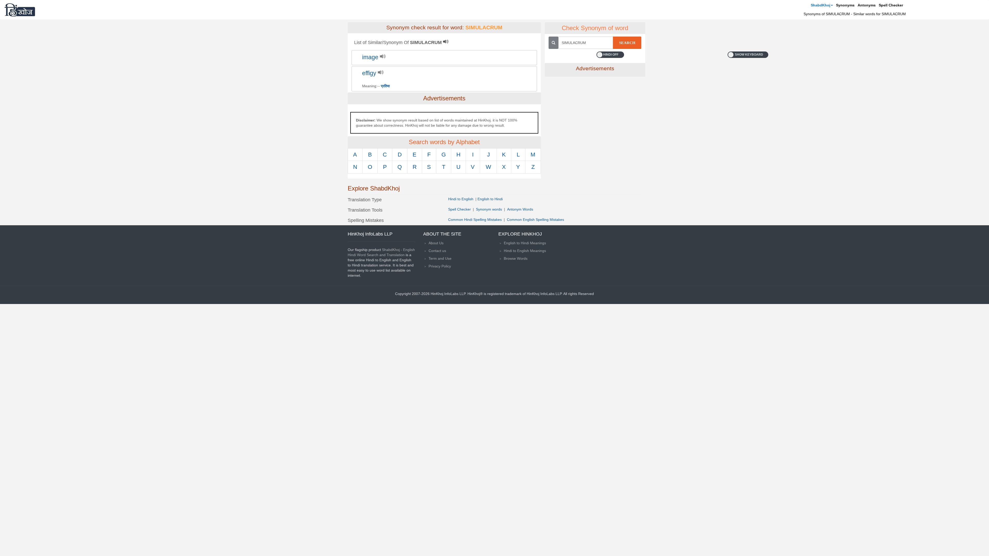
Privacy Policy (440, 266)
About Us (436, 243)
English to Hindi (490, 199)
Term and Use (440, 258)
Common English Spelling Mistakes (535, 220)
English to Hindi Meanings (525, 243)
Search (627, 43)
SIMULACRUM (483, 27)
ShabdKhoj (820, 5)
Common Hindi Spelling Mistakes (475, 220)
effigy (369, 73)
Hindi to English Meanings (525, 251)
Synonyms (845, 5)
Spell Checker (891, 5)
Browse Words (515, 258)
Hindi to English (461, 199)
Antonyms (867, 5)
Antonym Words (520, 209)
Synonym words (489, 209)
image (370, 57)
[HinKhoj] (20, 10)
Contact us (437, 251)
